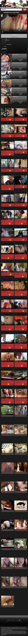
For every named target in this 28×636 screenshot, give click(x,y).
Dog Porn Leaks (15, 79)
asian (18, 152)
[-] (7, 50)
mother (4, 119)
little (19, 239)
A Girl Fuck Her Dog (16, 88)
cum (6, 400)
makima (20, 205)
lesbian (7, 292)
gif (17, 345)
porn (5, 46)
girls (19, 221)
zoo (7, 136)
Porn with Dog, (8, 44)
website (18, 327)
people (6, 327)
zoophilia (5, 170)
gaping (7, 205)
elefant (5, 136)
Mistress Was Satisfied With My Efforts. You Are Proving (18, 72)
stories (5, 345)
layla (6, 239)
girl (18, 170)
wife (17, 239)
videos (5, 256)
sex (4, 274)
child (17, 382)
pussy (5, 400)
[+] (6, 50)
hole (4, 205)
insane (6, 274)
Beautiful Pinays (16, 96)
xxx (17, 170)
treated (20, 311)
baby (17, 274)
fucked (7, 311)
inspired (18, 400)
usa (17, 292)
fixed (6, 382)
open (20, 274)
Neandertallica (17, 5)
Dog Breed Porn (15, 54)
